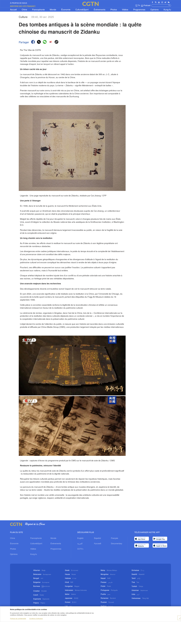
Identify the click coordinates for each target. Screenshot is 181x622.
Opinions (154, 9)
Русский (97, 543)
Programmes (139, 9)
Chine (24, 9)
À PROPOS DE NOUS (18, 3)
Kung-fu (167, 9)
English (80, 538)
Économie (65, 9)
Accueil (13, 9)
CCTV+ (80, 548)
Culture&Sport (82, 9)
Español (97, 538)
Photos (113, 9)
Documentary (116, 543)
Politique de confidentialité (18, 618)
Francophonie (38, 9)
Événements (99, 9)
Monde (53, 9)
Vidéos (125, 9)
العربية (79, 543)
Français (114, 538)
